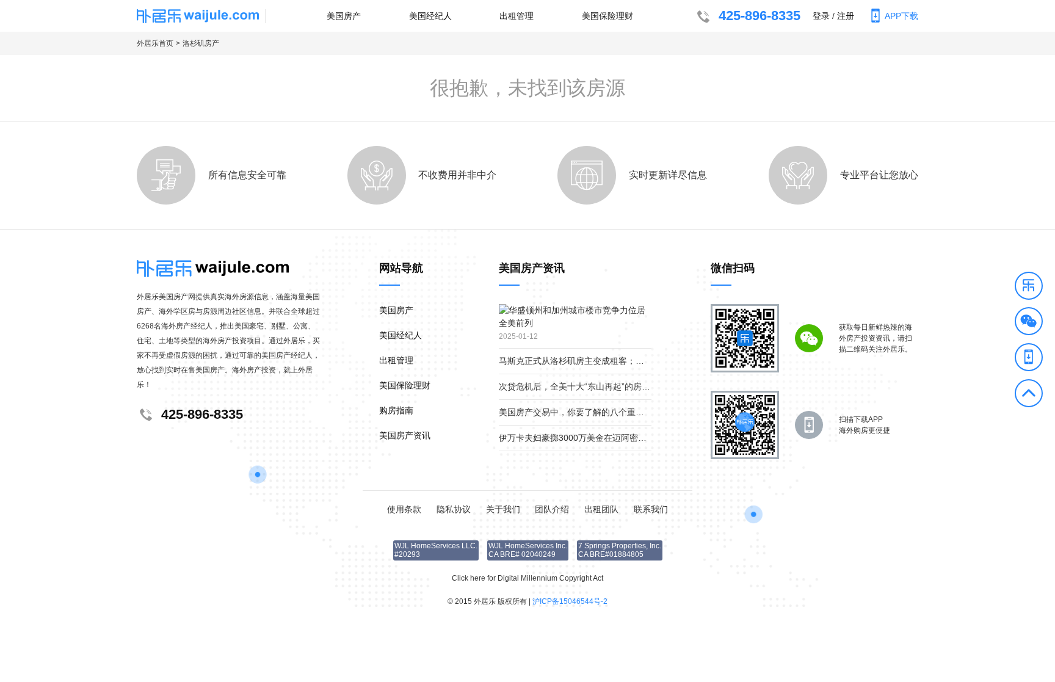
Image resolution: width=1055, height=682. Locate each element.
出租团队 (601, 509)
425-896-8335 (759, 15)
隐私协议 (454, 509)
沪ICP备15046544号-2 (569, 601)
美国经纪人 (430, 16)
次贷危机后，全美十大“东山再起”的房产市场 (583, 386)
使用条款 (404, 509)
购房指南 (396, 410)
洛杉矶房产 (201, 43)
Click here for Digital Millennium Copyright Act (527, 578)
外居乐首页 (155, 43)
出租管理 (516, 16)
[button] (1029, 287)
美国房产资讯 (404, 435)
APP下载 (901, 16)
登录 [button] (821, 16)
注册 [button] (845, 16)
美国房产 (344, 16)
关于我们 (503, 509)
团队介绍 (552, 509)
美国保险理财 (607, 16)
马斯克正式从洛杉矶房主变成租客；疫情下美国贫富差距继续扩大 (623, 361)
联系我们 (651, 509)
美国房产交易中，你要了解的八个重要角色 (580, 412)
